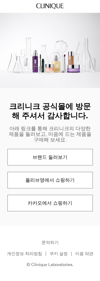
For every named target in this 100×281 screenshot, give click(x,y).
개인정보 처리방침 (24, 253)
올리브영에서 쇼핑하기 (50, 180)
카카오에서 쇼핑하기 (50, 203)
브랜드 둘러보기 (50, 157)
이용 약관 (84, 253)
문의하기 (50, 242)
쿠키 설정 (59, 253)
